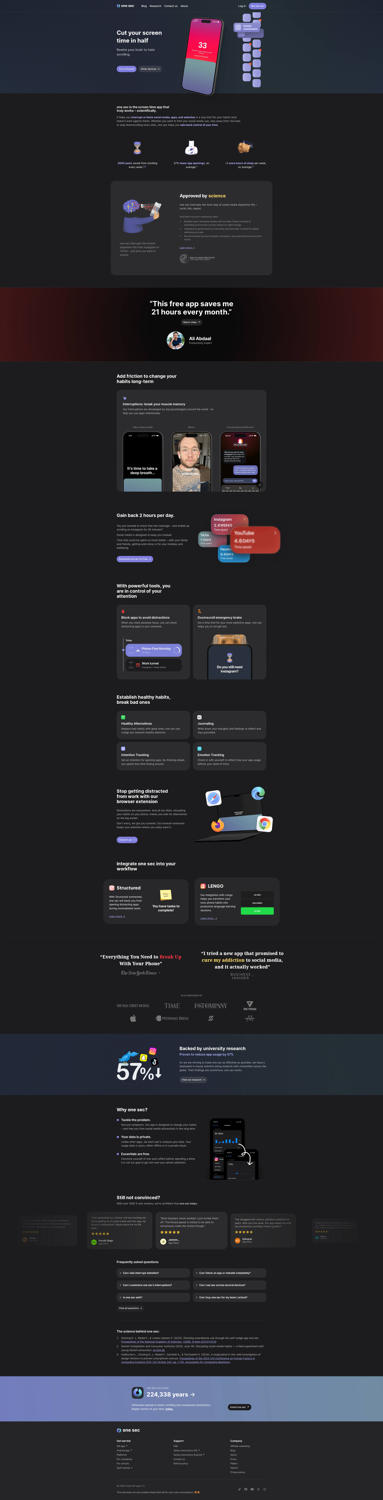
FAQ (176, 1446)
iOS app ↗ (122, 1446)
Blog (144, 5)
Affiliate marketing (240, 1446)
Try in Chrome (126, 68)
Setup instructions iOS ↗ (187, 1450)
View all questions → (130, 1308)
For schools (123, 1463)
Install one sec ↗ (239, 1407)
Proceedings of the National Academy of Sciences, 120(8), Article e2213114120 (168, 1341)
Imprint (234, 1467)
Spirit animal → (125, 1467)
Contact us (171, 5)
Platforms (122, 1454)
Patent (233, 1463)
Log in (242, 5)
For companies (124, 1459)
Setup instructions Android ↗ (189, 1454)
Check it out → (127, 839)
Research (155, 5)
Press (233, 1459)
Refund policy (181, 1463)
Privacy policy (237, 1472)
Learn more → (187, 247)
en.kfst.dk (159, 1350)
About (184, 5)
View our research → (193, 1079)
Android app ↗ (124, 1450)
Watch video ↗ (191, 322)
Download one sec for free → (135, 559)
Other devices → (150, 68)
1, (144, 166)
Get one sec (257, 5)
